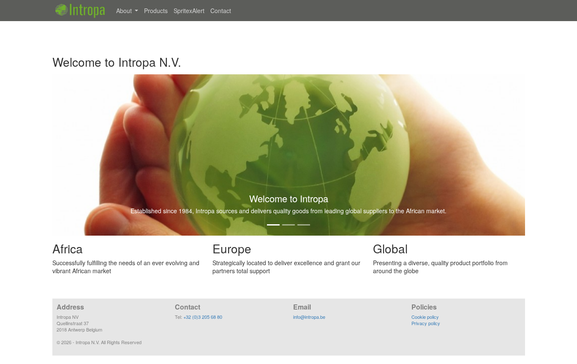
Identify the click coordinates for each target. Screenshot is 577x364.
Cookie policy (425, 316)
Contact (220, 10)
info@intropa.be (309, 316)
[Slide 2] (288, 225)
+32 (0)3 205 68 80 (202, 316)
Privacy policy (425, 323)
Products (156, 10)
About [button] (124, 10)
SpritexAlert (189, 10)
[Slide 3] (303, 225)
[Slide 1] (273, 225)
